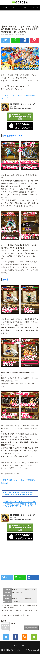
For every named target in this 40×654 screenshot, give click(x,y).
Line (15, 41)
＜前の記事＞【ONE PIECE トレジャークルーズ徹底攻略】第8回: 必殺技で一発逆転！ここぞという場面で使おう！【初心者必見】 (19, 504)
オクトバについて (20, 645)
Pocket (34, 41)
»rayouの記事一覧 (31, 627)
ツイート (5, 41)
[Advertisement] (20, 17)
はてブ (24, 41)
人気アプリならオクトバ (17, 650)
